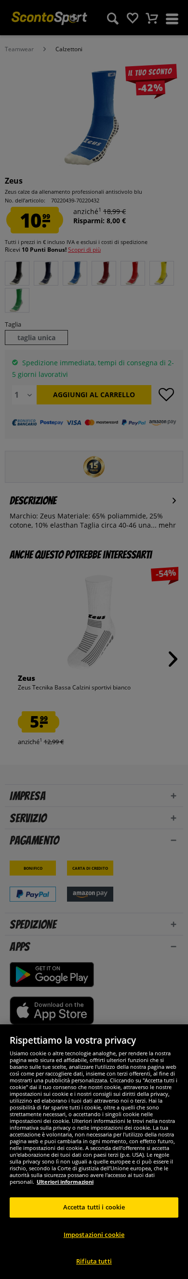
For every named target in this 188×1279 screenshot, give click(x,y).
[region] (94, 1151)
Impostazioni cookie (94, 1234)
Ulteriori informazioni (65, 1181)
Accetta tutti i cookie (94, 1207)
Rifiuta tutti (94, 1261)
